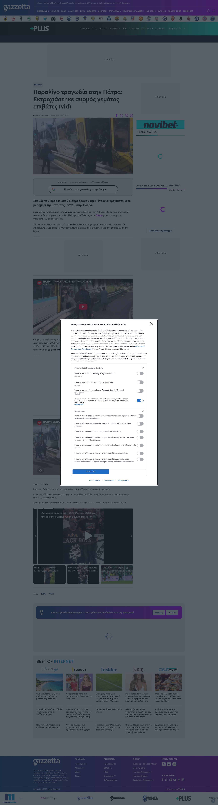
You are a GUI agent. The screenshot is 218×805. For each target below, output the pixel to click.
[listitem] (109, 368)
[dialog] (109, 402)
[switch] (140, 373)
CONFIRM (91, 472)
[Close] (152, 324)
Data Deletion (94, 481)
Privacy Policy (123, 481)
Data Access (109, 481)
